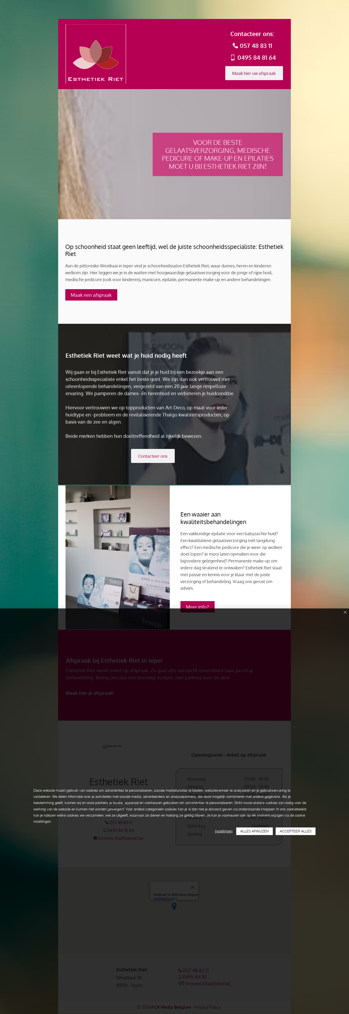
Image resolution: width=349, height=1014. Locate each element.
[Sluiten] (345, 612)
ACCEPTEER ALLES (295, 831)
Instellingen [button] (223, 831)
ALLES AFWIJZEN (254, 831)
